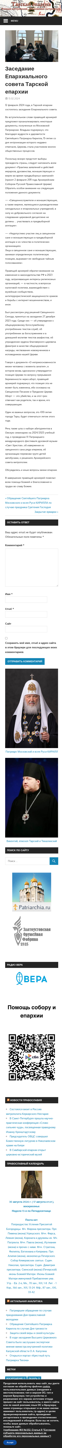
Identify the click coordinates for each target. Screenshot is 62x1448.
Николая (13, 1265)
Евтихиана (27, 1251)
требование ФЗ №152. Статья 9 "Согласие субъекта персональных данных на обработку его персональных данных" (29, 1433)
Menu (14, 20)
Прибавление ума (42, 1278)
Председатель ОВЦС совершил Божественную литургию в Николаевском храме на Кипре (30, 1141)
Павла (30, 1242)
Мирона (31, 1229)
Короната (29, 1238)
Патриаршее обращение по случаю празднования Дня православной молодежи (28, 1315)
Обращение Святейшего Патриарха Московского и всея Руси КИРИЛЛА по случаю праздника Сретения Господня (28, 503)
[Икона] (31, 1197)
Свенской (27, 1269)
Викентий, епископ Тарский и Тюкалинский (32, 841)
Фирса (51, 1233)
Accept (10, 1442)
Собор (14, 1260)
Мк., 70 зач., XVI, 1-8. (35, 1283)
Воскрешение (15, 1378)
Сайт (8, 623)
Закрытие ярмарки (45, 511)
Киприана (41, 1251)
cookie (46, 1386)
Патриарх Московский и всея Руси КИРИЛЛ (32, 751)
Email (9, 608)
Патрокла (13, 1242)
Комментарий (14, 545)
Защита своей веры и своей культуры (32, 1333)
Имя (9, 594)
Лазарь (34, 1378)
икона (21, 1233)
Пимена (12, 1233)
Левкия (10, 1238)
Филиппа (14, 1251)
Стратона (49, 1247)
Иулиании (50, 1242)
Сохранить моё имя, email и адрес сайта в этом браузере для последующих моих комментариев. (31, 647)
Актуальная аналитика (26, 1301)
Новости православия (26, 1100)
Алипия (12, 1256)
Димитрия (49, 1265)
